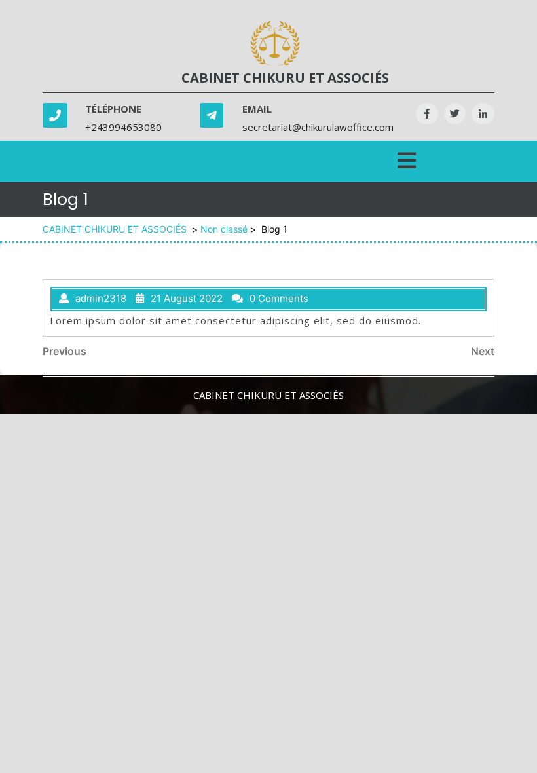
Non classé (224, 229)
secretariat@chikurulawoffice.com (318, 127)
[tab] (407, 158)
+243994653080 (123, 127)
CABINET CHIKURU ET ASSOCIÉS (285, 77)
